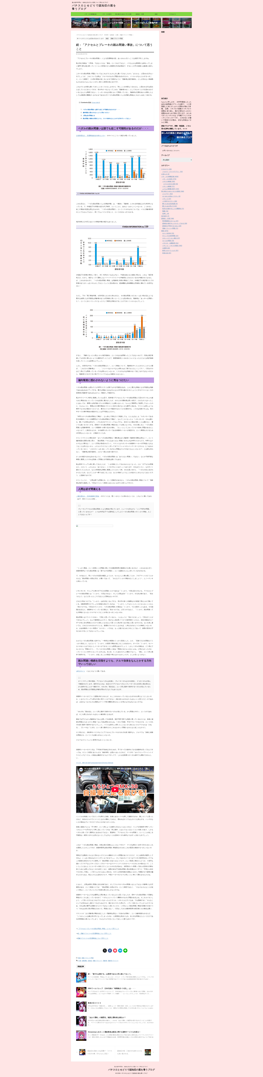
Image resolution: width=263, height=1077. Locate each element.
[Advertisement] (176, 65)
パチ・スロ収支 (107, 14)
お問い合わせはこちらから (171, 150)
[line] (125, 951)
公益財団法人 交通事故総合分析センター (90, 136)
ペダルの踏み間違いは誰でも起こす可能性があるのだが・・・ (101, 109)
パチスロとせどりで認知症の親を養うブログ (131, 1069)
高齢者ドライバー (113, 960)
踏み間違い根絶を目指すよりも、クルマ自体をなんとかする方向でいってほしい (107, 118)
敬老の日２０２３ (94, 1003)
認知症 (90, 960)
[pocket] (115, 951)
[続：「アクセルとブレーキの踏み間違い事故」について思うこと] (120, 951)
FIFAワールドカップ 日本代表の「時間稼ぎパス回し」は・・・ (112, 988)
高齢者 (105, 960)
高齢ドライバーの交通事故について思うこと (93, 938)
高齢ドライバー (97, 960)
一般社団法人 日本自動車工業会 (87, 496)
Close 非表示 (95, 102)
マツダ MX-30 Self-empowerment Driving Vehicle (94, 763)
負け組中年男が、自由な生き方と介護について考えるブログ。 (131, 1066)
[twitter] (105, 951)
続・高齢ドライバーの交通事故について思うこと (94, 933)
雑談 (156, 14)
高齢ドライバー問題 (88, 958)
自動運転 (84, 960)
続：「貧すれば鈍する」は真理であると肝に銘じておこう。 (110, 974)
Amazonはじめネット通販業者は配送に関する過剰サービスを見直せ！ (114, 1032)
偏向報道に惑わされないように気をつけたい (96, 112)
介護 (79, 960)
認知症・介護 (140, 14)
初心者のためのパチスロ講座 (123, 14)
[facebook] (110, 951)
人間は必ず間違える (89, 115)
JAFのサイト (80, 671)
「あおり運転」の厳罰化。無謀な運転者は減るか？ (107, 1017)
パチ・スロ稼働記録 (90, 14)
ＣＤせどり (172, 14)
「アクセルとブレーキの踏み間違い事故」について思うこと (98, 929)
